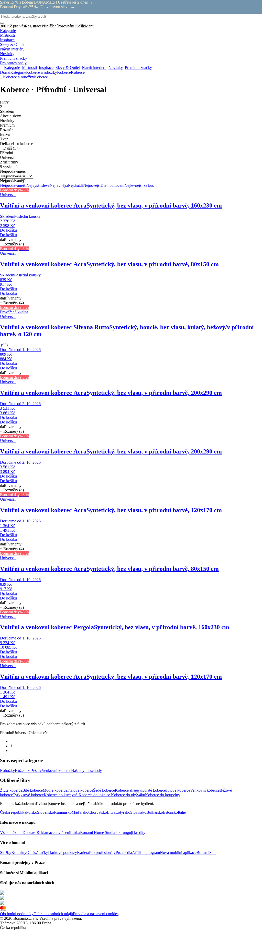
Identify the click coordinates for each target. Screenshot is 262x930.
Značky (42, 852)
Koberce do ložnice (95, 795)
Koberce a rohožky (41, 72)
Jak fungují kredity (130, 832)
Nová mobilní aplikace (178, 852)
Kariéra (83, 852)
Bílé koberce (32, 790)
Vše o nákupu (11, 832)
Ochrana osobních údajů (53, 914)
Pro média (124, 852)
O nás (31, 852)
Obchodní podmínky (17, 914)
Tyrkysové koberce (28, 795)
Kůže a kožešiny (28, 770)
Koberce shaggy (128, 790)
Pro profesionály (102, 852)
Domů (5, 72)
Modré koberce (55, 790)
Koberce (78, 72)
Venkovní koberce (56, 770)
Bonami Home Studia (97, 832)
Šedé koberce (104, 790)
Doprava (30, 832)
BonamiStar (206, 852)
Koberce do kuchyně (61, 795)
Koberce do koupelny (162, 795)
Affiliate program (146, 852)
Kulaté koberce (153, 790)
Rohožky (7, 770)
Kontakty (18, 852)
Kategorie (18, 72)
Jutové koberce (178, 790)
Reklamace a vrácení (53, 832)
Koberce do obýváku (128, 795)
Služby (5, 852)
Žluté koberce (11, 790)
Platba (75, 832)
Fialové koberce (80, 790)
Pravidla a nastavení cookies (95, 914)
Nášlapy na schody (86, 770)
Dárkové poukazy (62, 852)
